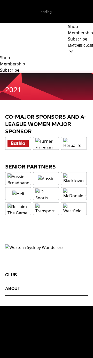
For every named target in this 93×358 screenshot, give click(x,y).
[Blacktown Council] (74, 178)
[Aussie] (46, 178)
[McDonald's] (75, 193)
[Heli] (18, 193)
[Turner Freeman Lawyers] (46, 143)
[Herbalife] (74, 143)
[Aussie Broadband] (18, 178)
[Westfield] (74, 208)
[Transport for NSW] (46, 208)
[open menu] (4, 48)
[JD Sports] (46, 193)
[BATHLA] (18, 143)
